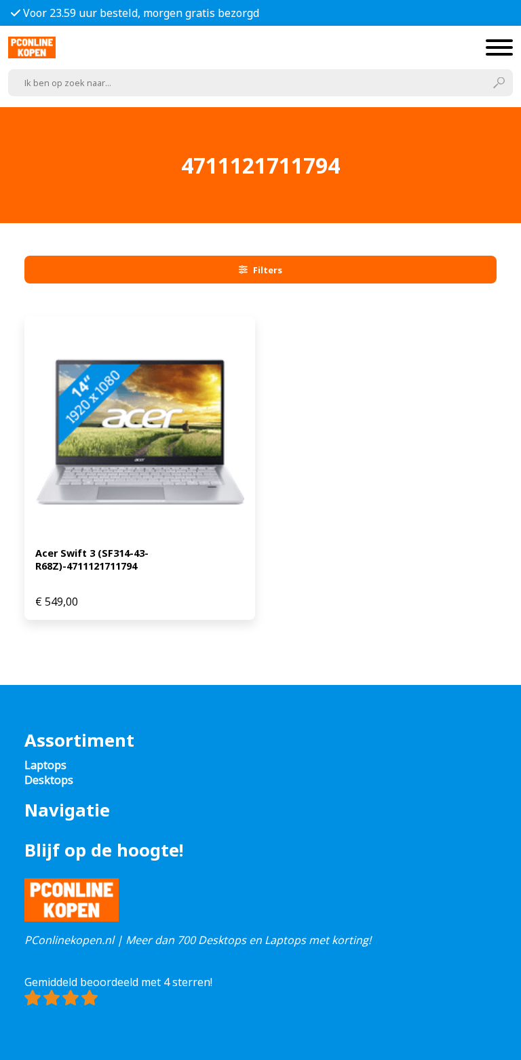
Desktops (48, 779)
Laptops (45, 765)
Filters (267, 270)
